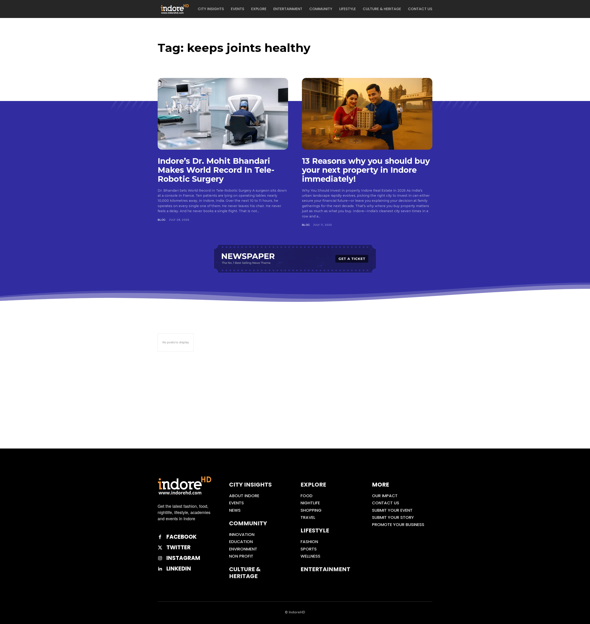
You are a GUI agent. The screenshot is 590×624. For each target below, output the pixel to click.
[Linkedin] (160, 569)
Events (236, 503)
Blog (162, 219)
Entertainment (325, 569)
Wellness (310, 556)
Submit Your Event (392, 510)
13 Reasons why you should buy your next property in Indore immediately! (366, 170)
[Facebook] (160, 537)
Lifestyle (315, 530)
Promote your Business (398, 524)
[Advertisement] (295, 414)
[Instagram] (160, 558)
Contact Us (385, 503)
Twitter (178, 547)
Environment (243, 549)
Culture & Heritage (245, 572)
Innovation (241, 534)
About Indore (244, 496)
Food (307, 496)
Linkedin (178, 568)
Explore (313, 485)
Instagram (183, 558)
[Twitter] (160, 548)
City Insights (250, 485)
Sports (309, 549)
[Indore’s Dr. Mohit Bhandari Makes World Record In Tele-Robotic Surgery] (223, 114)
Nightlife (310, 503)
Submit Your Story (393, 517)
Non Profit (241, 556)
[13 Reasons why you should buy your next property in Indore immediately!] (367, 114)
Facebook (181, 537)
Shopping (311, 510)
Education (241, 541)
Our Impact (385, 496)
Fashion (309, 541)
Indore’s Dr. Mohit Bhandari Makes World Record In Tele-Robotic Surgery (216, 170)
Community (248, 523)
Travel (308, 517)
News (235, 510)
